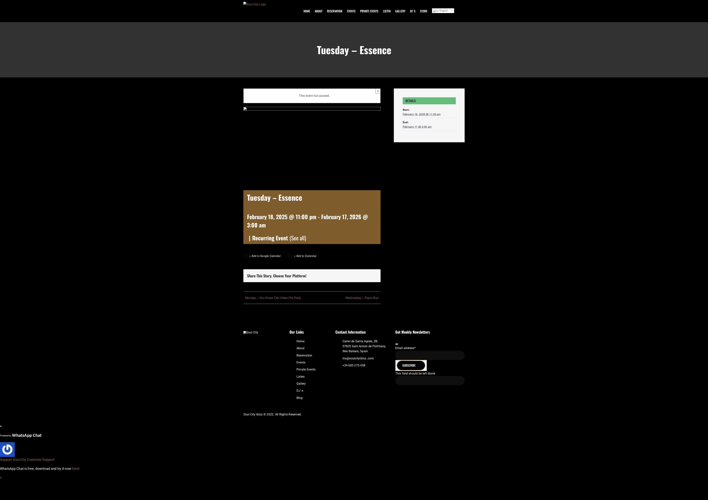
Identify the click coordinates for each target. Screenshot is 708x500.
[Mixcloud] (448, 414)
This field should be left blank (415, 373)
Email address (405, 348)
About (300, 348)
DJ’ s (299, 390)
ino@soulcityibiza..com (358, 358)
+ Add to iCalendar (305, 256)
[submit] (396, 344)
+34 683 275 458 (354, 365)
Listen (300, 376)
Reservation (304, 355)
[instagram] (442, 414)
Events (300, 362)
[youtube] (454, 414)
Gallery (301, 383)
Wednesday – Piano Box (362, 298)
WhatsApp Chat (26, 435)
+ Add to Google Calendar (265, 256)
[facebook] (436, 414)
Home (300, 341)
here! (76, 469)
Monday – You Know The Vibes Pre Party (273, 298)
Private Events (305, 369)
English (443, 10)
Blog (299, 398)
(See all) (297, 238)
